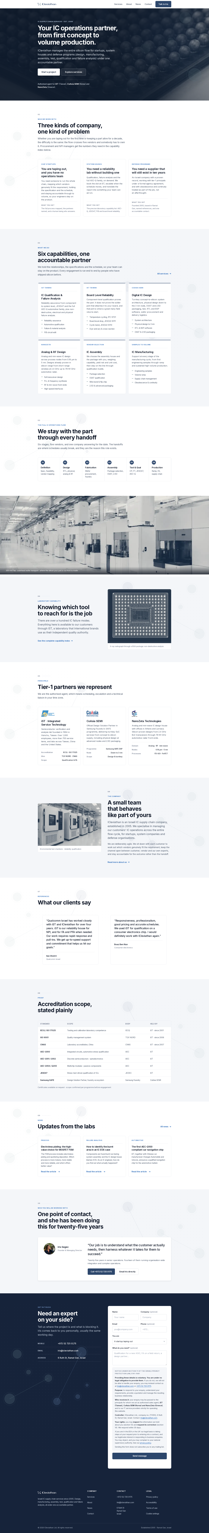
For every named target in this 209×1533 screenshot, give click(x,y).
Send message (140, 1456)
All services (162, 273)
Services (118, 4)
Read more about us (117, 862)
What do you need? (125, 1348)
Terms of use (151, 1508)
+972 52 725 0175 (143, 1386)
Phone (148, 1324)
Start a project (48, 72)
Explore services (73, 72)
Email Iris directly (127, 1271)
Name (115, 1312)
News (138, 4)
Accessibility (151, 1502)
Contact (148, 4)
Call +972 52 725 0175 (101, 1271)
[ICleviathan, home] (47, 4)
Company (149, 1312)
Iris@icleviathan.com (125, 1386)
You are (115, 1336)
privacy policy (145, 1443)
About (129, 4)
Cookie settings (152, 1514)
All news (164, 1126)
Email (114, 1324)
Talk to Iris (163, 4)
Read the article (58, 1171)
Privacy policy (152, 1497)
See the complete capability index (54, 641)
